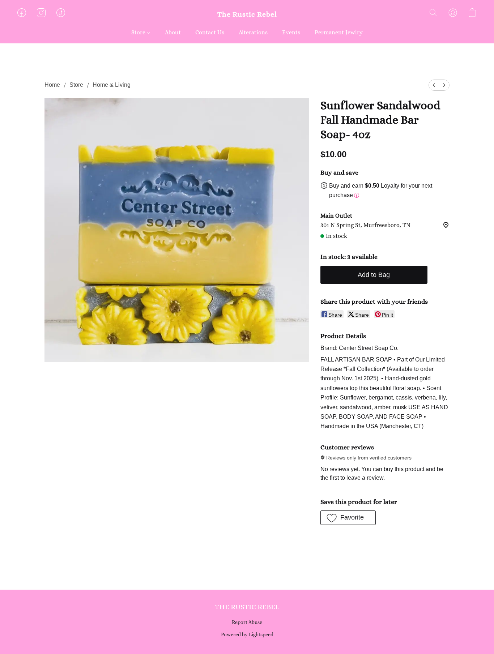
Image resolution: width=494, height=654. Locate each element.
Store (139, 32)
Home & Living (112, 85)
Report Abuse (247, 622)
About (173, 32)
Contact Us (209, 32)
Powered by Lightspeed (247, 634)
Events (291, 32)
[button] (247, 14)
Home (52, 85)
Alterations (253, 32)
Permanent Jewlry (339, 32)
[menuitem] (434, 85)
